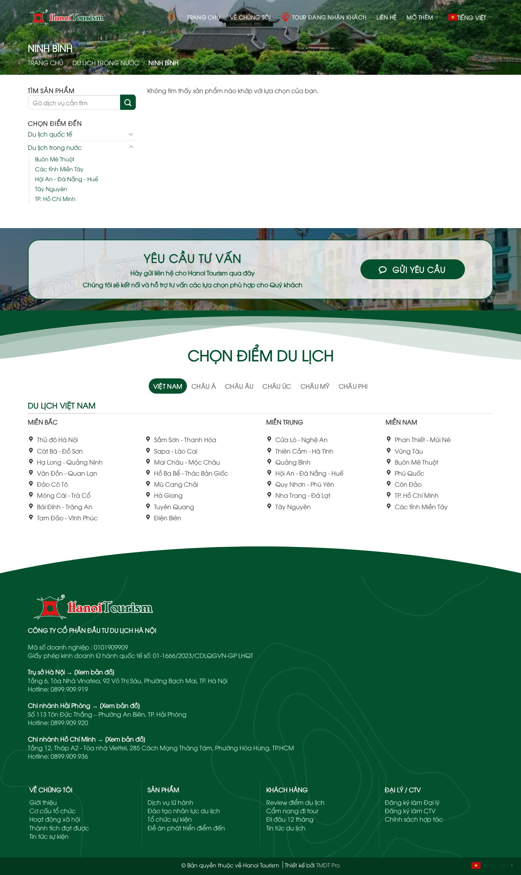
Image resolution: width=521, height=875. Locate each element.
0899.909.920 (69, 722)
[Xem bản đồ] (94, 672)
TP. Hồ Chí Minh (55, 198)
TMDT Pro (328, 865)
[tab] (168, 386)
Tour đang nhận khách (329, 17)
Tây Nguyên (51, 188)
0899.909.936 (69, 756)
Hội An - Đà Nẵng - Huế (66, 178)
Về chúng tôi (250, 17)
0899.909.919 (69, 689)
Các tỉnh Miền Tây (59, 168)
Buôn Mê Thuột (54, 158)
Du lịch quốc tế (50, 134)
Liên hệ (386, 17)
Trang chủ (203, 17)
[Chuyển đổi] (131, 133)
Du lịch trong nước (105, 62)
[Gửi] (127, 102)
